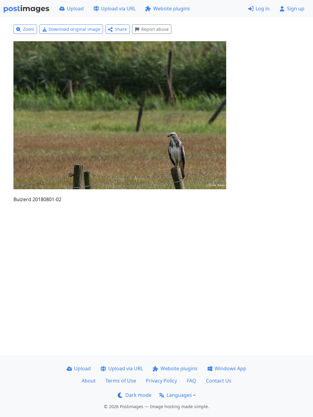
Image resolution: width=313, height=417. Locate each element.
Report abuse (155, 29)
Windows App (230, 368)
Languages (179, 395)
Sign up (295, 8)
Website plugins (171, 8)
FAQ (191, 380)
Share (121, 29)
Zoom (28, 29)
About (89, 380)
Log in (263, 8)
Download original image (74, 29)
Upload (75, 8)
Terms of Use (120, 380)
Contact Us (218, 380)
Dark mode (138, 395)
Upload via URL (118, 8)
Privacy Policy (161, 380)
